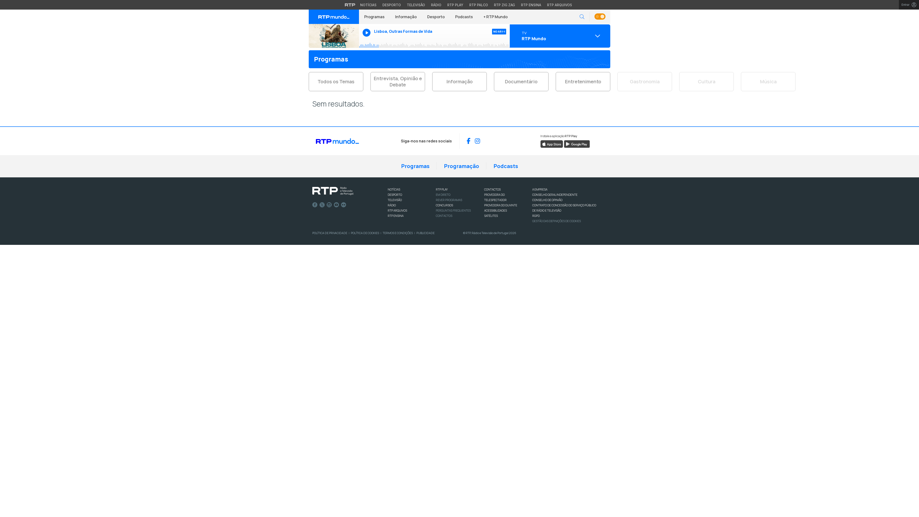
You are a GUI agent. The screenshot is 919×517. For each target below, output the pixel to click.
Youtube (336, 205)
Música (768, 81)
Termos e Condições (398, 233)
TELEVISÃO (395, 200)
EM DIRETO (443, 195)
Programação (461, 166)
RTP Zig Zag (504, 5)
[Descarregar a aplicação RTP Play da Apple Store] (551, 143)
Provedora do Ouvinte (500, 205)
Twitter (322, 205)
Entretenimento (583, 81)
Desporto (391, 5)
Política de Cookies (365, 233)
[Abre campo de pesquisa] (582, 17)
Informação (406, 16)
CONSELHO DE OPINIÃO (547, 200)
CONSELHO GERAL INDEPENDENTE (554, 195)
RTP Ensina (531, 5)
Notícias (368, 5)
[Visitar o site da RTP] (350, 5)
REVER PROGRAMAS (449, 200)
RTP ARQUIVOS (397, 210)
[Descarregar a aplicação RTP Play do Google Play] (577, 143)
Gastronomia (645, 81)
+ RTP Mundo (495, 16)
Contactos (444, 216)
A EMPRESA (539, 189)
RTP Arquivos (559, 5)
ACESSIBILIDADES (495, 210)
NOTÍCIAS (394, 189)
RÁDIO (392, 205)
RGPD (536, 216)
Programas (374, 16)
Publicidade (425, 233)
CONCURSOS (444, 205)
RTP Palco (478, 5)
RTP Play (455, 5)
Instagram (329, 205)
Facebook (315, 205)
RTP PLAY (442, 189)
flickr (343, 205)
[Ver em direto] (334, 36)
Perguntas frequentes (453, 210)
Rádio (436, 5)
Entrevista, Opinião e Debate (398, 81)
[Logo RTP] (332, 191)
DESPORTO (395, 195)
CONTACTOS (492, 189)
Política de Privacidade (329, 233)
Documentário (521, 81)
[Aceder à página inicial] (334, 17)
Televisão (416, 5)
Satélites (491, 216)
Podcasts (464, 16)
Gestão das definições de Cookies (556, 221)
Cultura (706, 81)
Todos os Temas (336, 81)
